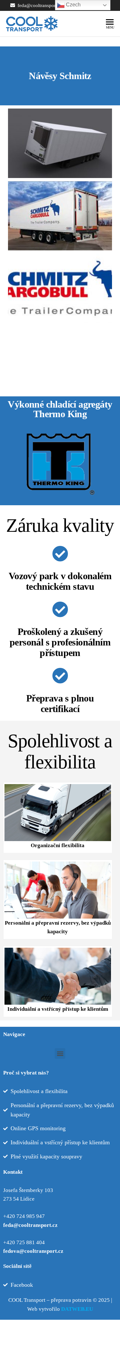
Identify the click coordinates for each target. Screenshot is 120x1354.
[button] (60, 1053)
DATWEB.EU (77, 1309)
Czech (73, 4)
